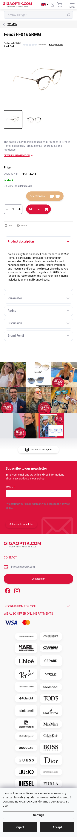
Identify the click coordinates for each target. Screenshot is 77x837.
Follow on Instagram (41, 449)
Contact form (38, 579)
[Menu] (72, 4)
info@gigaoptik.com (23, 566)
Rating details (56, 44)
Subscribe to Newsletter (21, 524)
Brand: (9, 46)
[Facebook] (7, 590)
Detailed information (17, 155)
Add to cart (35, 209)
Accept (57, 827)
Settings (38, 815)
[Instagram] (16, 590)
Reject (20, 827)
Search (68, 15)
